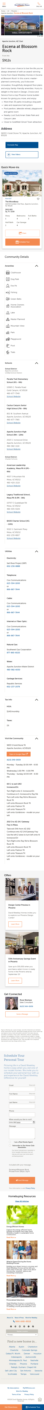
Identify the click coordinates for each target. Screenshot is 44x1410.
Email (22, 1085)
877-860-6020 (13, 653)
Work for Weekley (31, 1318)
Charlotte (14, 1350)
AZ (8, 11)
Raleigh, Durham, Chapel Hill (23, 1367)
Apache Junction (7, 13)
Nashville (34, 1360)
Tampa (23, 1374)
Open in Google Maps (17, 754)
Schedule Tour (34, 1407)
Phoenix (14, 11)
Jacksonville (30, 1357)
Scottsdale (12, 1374)
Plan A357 (8, 198)
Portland (34, 1364)
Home (3, 11)
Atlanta (12, 1347)
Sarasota (38, 1371)
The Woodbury (11, 202)
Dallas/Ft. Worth (13, 1354)
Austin (21, 1347)
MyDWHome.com (29, 1388)
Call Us (39, 6)
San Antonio (25, 1371)
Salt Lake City (11, 1371)
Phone (11, 1111)
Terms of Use (16, 1394)
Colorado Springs (29, 1350)
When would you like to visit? (20, 1119)
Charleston (32, 1347)
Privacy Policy (30, 1188)
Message (12, 1126)
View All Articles (22, 1201)
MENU (4, 6)
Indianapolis (16, 1357)
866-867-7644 (13, 589)
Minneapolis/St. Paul (18, 1360)
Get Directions (11, 1407)
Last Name (22, 1102)
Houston (37, 1354)
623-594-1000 (13, 583)
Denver (27, 1354)
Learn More (15, 924)
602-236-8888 (13, 566)
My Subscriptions (13, 1388)
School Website (13, 396)
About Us (10, 1318)
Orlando (12, 1364)
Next (38, 25)
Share (24, 233)
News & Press (19, 1318)
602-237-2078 (13, 687)
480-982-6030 (13, 670)
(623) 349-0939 (14, 760)
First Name (22, 1094)
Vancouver (34, 1374)
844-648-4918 (23, 1321)
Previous (5, 25)
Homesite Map (12, 145)
